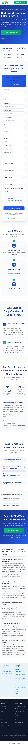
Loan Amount (7, 145)
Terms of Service (16, 196)
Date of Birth (7, 181)
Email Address (7, 103)
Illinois (16, 9)
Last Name (6, 96)
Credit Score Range (9, 160)
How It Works (4, 708)
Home (2, 9)
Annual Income (8, 166)
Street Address (8, 117)
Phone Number (8, 110)
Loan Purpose (7, 152)
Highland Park (6, 502)
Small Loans (18, 708)
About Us (3, 706)
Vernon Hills (6, 505)
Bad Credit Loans (9, 9)
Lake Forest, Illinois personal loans (11, 498)
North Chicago (15, 505)
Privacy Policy (10, 198)
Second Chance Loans (20, 706)
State (5, 131)
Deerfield (15, 502)
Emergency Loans (19, 711)
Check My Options (20, 2)
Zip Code (6, 138)
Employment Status (9, 174)
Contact (3, 711)
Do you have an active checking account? (14, 188)
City (5, 124)
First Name (7, 89)
